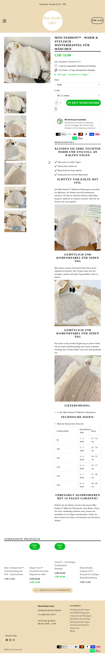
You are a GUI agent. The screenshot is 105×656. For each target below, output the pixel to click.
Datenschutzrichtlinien (79, 625)
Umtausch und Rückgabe (81, 616)
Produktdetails (64, 142)
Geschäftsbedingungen (80, 613)
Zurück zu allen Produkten (54, 590)
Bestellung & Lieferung (80, 619)
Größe (57, 90)
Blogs (72, 631)
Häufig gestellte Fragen (80, 610)
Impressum (74, 628)
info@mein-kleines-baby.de (49, 610)
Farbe (57, 80)
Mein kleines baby (15, 649)
